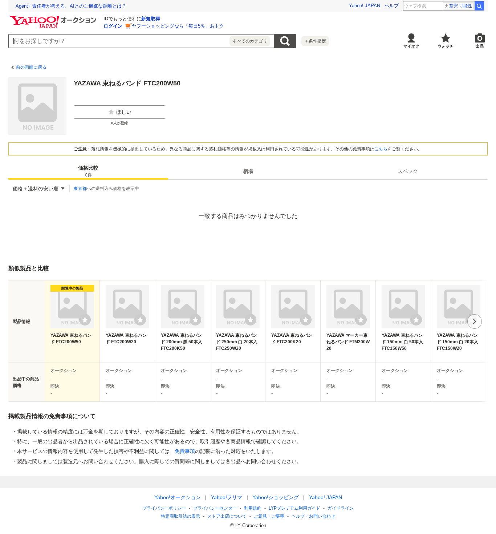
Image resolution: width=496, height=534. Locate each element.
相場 (248, 171)
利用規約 (252, 508)
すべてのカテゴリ (249, 41)
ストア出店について (227, 516)
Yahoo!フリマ (226, 497)
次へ (474, 321)
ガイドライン (341, 508)
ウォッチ (446, 46)
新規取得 (150, 18)
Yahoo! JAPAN (364, 5)
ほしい (123, 112)
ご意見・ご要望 (269, 516)
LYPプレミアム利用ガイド (294, 508)
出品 (480, 46)
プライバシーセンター (215, 508)
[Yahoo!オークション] (54, 18)
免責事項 (185, 451)
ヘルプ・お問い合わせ (313, 516)
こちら (380, 148)
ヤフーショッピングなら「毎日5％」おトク (178, 26)
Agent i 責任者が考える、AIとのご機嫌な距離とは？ (71, 6)
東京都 (80, 188)
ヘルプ (392, 5)
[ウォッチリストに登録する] (85, 319)
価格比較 (88, 171)
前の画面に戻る (31, 67)
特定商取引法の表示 (180, 516)
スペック (408, 171)
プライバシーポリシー (164, 508)
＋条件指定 (315, 41)
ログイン (112, 26)
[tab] (88, 171)
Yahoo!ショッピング (275, 497)
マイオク (411, 46)
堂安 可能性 (460, 5)
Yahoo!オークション (177, 497)
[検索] (479, 6)
